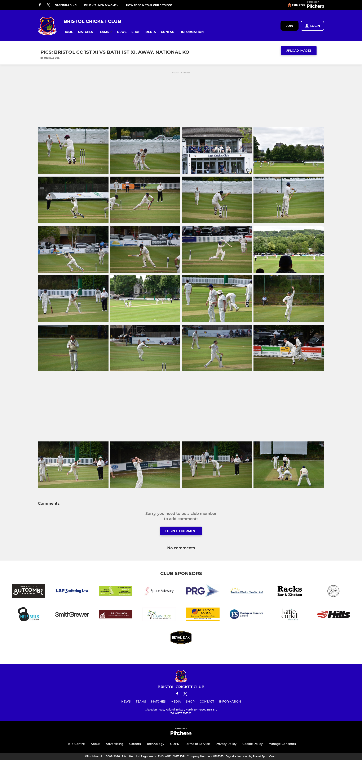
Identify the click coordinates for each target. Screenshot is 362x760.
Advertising (114, 744)
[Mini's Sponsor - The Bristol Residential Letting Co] (115, 592)
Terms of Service (197, 744)
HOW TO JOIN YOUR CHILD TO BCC (149, 5)
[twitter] (48, 5)
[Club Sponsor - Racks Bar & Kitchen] (290, 592)
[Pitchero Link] (315, 6)
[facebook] (40, 5)
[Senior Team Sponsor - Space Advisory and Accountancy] (159, 592)
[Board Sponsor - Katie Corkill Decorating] (290, 615)
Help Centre (75, 744)
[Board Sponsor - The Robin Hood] (115, 615)
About (95, 744)
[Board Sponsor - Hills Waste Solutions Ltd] (333, 615)
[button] (68, 32)
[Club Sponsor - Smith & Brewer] (72, 615)
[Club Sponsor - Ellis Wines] (333, 592)
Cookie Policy (252, 744)
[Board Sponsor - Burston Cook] (203, 615)
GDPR (174, 744)
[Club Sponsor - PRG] (203, 592)
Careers (135, 744)
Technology (155, 744)
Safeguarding (65, 5)
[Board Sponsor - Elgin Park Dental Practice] (159, 615)
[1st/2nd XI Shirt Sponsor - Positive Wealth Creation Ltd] (246, 592)
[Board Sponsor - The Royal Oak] (181, 638)
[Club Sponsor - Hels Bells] (28, 615)
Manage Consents (282, 744)
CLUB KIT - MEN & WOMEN (101, 5)
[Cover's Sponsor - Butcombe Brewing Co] (28, 592)
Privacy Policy (226, 744)
